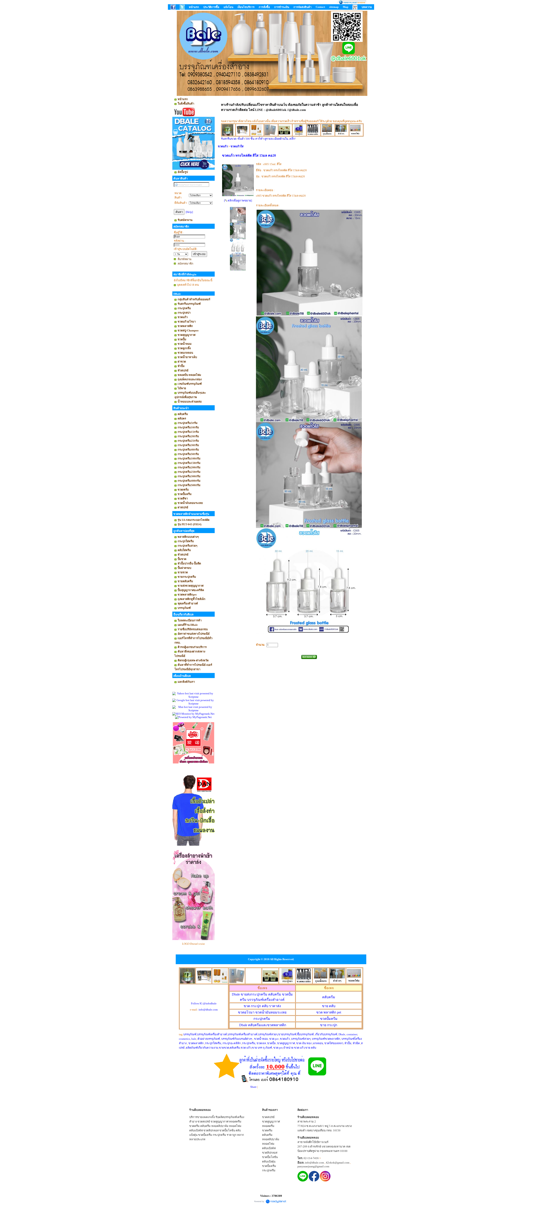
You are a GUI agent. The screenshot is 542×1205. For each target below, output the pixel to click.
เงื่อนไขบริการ (246, 7)
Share (253, 1086)
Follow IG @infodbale (204, 1003)
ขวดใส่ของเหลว (333, 1043)
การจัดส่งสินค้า (302, 7)
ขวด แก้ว (246, 1047)
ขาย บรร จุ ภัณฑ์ (262, 1047)
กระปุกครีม (261, 1018)
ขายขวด (224, 1047)
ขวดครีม (194, 1126)
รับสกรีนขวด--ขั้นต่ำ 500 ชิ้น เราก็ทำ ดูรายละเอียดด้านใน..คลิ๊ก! (258, 138)
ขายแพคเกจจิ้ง (206, 1117)
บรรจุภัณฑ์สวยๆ (268, 1034)
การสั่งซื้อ (264, 7)
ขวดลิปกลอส (211, 1130)
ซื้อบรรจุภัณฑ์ (305, 1034)
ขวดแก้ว (223, 146)
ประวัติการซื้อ (211, 7)
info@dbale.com (208, 1009)
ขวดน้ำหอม (261, 1038)
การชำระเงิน (281, 7)
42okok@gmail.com (337, 1162)
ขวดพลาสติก (196, 1043)
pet (328, 1012)
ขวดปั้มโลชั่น (227, 1130)
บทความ (367, 7)
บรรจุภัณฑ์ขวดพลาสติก (326, 1038)
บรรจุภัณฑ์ (189, 1034)
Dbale (262, 1025)
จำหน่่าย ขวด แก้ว (294, 1047)
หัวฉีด (356, 1043)
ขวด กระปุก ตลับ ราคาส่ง (262, 1006)
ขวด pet (274, 1038)
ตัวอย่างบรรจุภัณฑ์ (209, 1038)
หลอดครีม (235, 1121)
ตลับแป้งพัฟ (196, 1130)
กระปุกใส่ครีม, (213, 1043)
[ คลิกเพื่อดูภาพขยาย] (238, 200)
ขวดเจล (261, 1043)
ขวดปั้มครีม (328, 1018)
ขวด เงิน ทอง (304, 1043)
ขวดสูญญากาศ (286, 1043)
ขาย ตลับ (328, 1006)
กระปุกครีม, (249, 1043)
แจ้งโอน (228, 7)
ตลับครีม (328, 997)
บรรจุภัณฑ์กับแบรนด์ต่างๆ (236, 1038)
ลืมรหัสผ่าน (184, 259)
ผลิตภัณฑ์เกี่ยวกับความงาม (202, 1047)
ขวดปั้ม (271, 1043)
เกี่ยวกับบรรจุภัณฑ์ (326, 1034)
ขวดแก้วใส (237, 146)
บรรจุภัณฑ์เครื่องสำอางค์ (212, 1034)
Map (345, 6)
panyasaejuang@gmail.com (313, 1166)
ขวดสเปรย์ (204, 1121)
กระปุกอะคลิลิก (232, 1043)
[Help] (189, 212)
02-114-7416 (311, 1158)
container (352, 1034)
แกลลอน (318, 1043)
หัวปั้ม (347, 1043)
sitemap (334, 6)
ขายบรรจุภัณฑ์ (287, 1034)
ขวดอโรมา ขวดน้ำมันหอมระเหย (262, 1012)
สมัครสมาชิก (185, 263)
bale (193, 1038)
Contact (320, 6)
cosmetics (184, 1038)
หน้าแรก (194, 7)
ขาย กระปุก (328, 1025)
